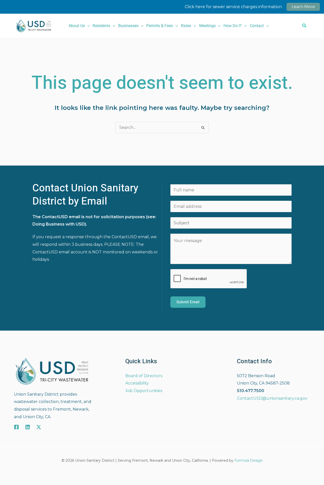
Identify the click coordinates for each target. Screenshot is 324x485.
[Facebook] (16, 427)
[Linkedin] (27, 427)
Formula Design (248, 460)
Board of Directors (143, 375)
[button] (87, 26)
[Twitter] (38, 427)
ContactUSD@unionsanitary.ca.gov (272, 398)
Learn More (303, 6)
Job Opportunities (143, 390)
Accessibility (137, 383)
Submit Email (187, 302)
